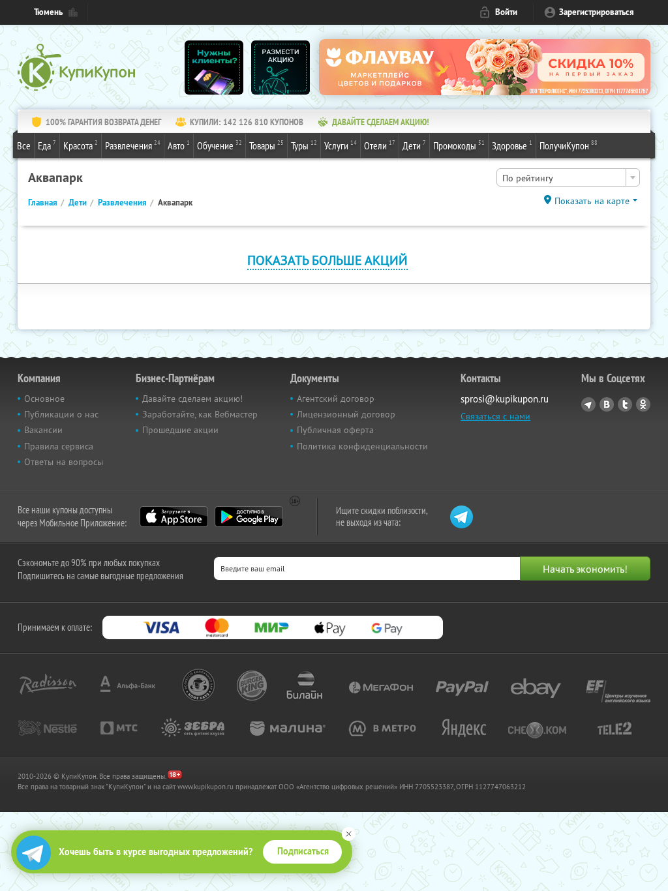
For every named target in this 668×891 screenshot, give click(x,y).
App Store (174, 516)
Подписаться (303, 851)
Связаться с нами (495, 416)
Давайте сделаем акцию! (192, 398)
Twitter (625, 404)
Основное (44, 398)
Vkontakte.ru (607, 404)
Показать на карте (592, 201)
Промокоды (459, 145)
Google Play (249, 516)
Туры (304, 145)
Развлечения (132, 145)
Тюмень (48, 12)
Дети (414, 145)
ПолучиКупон (568, 145)
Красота (80, 145)
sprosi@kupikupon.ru (505, 399)
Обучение (219, 145)
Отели (379, 145)
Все (24, 145)
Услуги (340, 145)
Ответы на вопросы (63, 462)
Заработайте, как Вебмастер (200, 414)
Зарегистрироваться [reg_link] (596, 12)
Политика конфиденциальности (362, 446)
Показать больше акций (327, 260)
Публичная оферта (335, 430)
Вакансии (43, 430)
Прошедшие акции (180, 430)
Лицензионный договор (346, 414)
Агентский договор (335, 398)
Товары (266, 145)
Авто (179, 145)
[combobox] (568, 177)
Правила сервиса (58, 446)
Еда (47, 145)
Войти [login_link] (506, 12)
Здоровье (512, 145)
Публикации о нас (61, 414)
